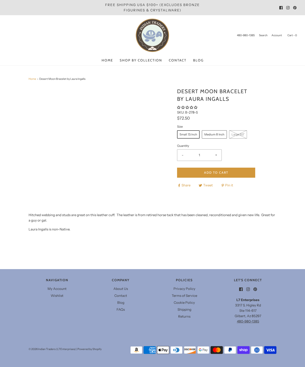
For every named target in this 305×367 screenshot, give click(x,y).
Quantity (183, 146)
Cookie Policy (184, 302)
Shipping (184, 309)
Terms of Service (184, 295)
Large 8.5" (238, 134)
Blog (198, 60)
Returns (184, 316)
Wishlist (57, 295)
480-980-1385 (248, 321)
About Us (120, 289)
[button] (187, 107)
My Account (57, 289)
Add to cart (216, 173)
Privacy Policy (184, 289)
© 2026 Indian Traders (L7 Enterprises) (52, 349)
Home (107, 60)
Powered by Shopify (89, 349)
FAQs (121, 309)
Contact (177, 60)
